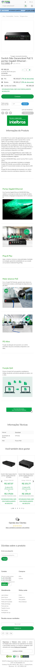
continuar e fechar (17, 651)
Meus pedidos (22, 599)
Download (18, 432)
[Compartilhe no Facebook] (2, 113)
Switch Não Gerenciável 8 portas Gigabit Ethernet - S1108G (8, 475)
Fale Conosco (4, 610)
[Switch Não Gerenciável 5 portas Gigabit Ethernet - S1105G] (26, 463)
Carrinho (21, 578)
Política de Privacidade (20, 647)
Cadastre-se (22, 597)
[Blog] (11, 634)
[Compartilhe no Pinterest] (10, 113)
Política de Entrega (5, 604)
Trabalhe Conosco (5, 608)
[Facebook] (3, 634)
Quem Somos (4, 597)
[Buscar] (25, 5)
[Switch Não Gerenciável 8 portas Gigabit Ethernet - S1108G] (8, 463)
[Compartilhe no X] (6, 113)
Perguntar (5, 559)
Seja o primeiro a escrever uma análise (17, 528)
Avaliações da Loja (5, 612)
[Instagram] (7, 634)
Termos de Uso (4, 606)
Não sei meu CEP (4, 104)
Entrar (20, 595)
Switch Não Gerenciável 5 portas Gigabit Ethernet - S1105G (26, 475)
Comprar (17, 96)
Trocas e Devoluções (6, 599)
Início (20, 576)
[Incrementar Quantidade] (29, 69)
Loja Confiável (4, 595)
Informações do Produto (17, 130)
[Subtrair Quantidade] (22, 69)
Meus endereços (23, 602)
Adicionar (28, 113)
